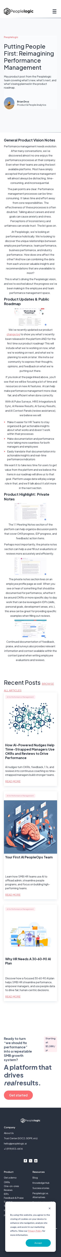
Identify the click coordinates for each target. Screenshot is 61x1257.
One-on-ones (11, 1186)
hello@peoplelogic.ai (15, 1143)
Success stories (41, 1188)
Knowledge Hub (41, 1182)
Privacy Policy (35, 1230)
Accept (38, 1242)
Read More (12, 781)
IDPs (6, 1193)
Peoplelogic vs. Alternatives (41, 1195)
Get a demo (10, 1177)
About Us (9, 1133)
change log (13, 334)
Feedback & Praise (14, 1197)
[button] (54, 11)
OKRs (7, 1182)
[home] (18, 11)
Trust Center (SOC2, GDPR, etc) (21, 1138)
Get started (18, 1095)
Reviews (8, 1189)
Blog (35, 1177)
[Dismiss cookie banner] (49, 1209)
